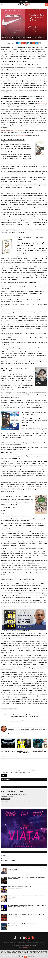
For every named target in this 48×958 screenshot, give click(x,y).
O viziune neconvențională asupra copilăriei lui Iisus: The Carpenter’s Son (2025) (26, 914)
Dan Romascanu (12, 888)
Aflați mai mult (31, 956)
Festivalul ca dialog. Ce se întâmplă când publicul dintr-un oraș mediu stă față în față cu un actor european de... (27, 869)
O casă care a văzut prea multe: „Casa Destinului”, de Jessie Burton (22, 923)
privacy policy (18, 801)
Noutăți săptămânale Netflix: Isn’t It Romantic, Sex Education (24, 722)
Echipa (26, 1)
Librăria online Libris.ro (6, 858)
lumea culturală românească (7, 708)
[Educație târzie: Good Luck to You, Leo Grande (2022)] (4, 889)
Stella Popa (11, 898)
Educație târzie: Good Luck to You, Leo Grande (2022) (19, 886)
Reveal (4, 392)
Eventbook (28, 606)
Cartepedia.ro (3, 855)
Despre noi (22, 1)
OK (25, 956)
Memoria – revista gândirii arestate (8, 860)
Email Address (4, 796)
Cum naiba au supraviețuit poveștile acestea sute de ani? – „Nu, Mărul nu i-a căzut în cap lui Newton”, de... (27, 896)
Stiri (2, 35)
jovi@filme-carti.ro (26, 947)
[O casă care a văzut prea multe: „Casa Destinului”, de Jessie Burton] (4, 926)
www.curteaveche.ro (22, 135)
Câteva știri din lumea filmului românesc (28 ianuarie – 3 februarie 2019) (23, 751)
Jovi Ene (4, 38)
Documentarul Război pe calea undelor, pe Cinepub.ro (7, 750)
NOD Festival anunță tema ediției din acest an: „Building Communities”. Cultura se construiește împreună (26, 878)
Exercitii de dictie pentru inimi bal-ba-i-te (12, 130)
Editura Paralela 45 (4, 857)
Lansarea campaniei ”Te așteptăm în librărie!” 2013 (39, 750)
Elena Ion (11, 916)
